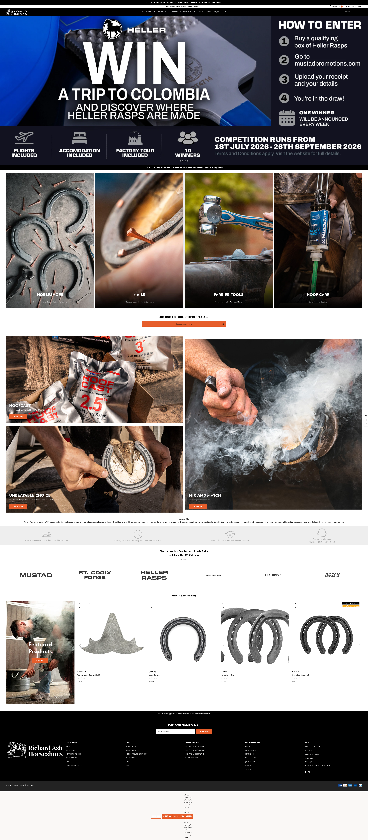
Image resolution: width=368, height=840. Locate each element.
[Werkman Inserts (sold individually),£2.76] (111, 635)
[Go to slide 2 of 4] (182, 161)
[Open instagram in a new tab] (309, 771)
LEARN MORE (184, 559)
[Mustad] (36, 575)
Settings (156, 816)
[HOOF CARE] (318, 240)
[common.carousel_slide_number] (184, 90)
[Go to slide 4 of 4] (187, 161)
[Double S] (213, 575)
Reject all (167, 816)
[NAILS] (139, 240)
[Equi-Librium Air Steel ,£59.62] (255, 635)
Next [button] (359, 645)
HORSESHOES (50, 294)
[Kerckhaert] (273, 575)
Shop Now (18, 417)
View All (40, 661)
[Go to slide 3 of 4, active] (185, 161)
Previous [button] (80, 645)
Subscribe (204, 731)
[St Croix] (95, 575)
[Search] (343, 12)
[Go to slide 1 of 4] (180, 161)
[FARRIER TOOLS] (228, 240)
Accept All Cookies (183, 816)
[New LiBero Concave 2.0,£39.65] (326, 635)
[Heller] (154, 575)
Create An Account (356, 6)
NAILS (139, 294)
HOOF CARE (318, 294)
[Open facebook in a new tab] (305, 771)
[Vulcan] (332, 575)
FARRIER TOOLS (228, 294)
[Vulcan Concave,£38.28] (183, 635)
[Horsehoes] (50, 240)
